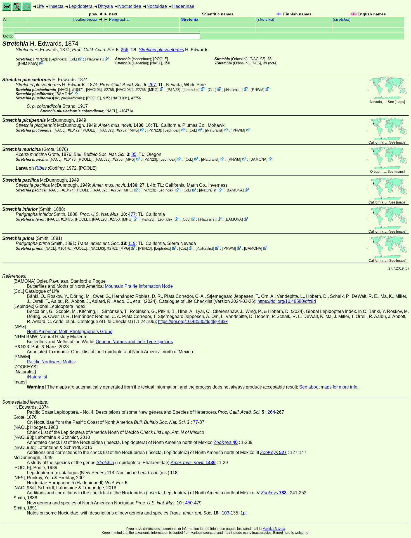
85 (133, 154)
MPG (153, 89)
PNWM (257, 89)
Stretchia (189, 19)
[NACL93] (257, 59)
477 (132, 214)
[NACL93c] (120, 98)
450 (189, 502)
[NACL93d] (125, 89)
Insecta (56, 6)
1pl (243, 513)
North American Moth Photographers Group (69, 331)
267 (152, 84)
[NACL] (156, 63)
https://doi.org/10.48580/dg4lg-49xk (193, 321)
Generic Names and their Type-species (134, 341)
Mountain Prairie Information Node (139, 286)
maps (400, 102)
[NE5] (256, 63)
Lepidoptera (81, 6)
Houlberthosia (85, 19)
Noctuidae (157, 6)
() (265, 19)
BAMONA (64, 94)
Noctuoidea (129, 6)
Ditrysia (105, 6)
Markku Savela (274, 529)
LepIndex (57, 59)
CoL (73, 59)
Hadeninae (183, 6)
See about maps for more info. (328, 387)
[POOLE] (160, 59)
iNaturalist (94, 59)
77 (195, 422)
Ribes (41, 168)
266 (124, 49)
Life (40, 6)
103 (225, 513)
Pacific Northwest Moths (51, 361)
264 (271, 412)
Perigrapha (119, 19)
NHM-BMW (28, 64)
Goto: (8, 36)
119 (132, 243)
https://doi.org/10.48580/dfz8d (287, 301)
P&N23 (40, 59)
